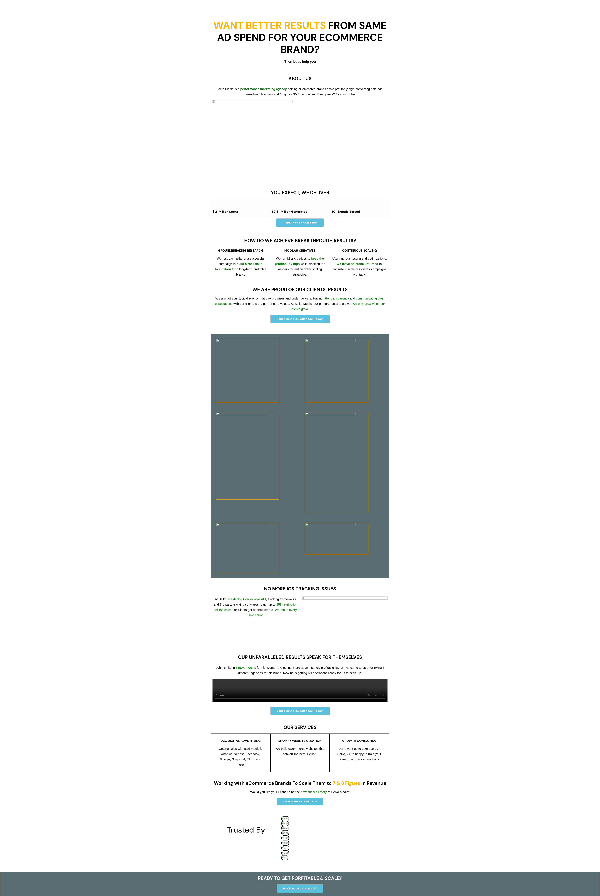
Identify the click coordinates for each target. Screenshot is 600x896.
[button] (333, 862)
